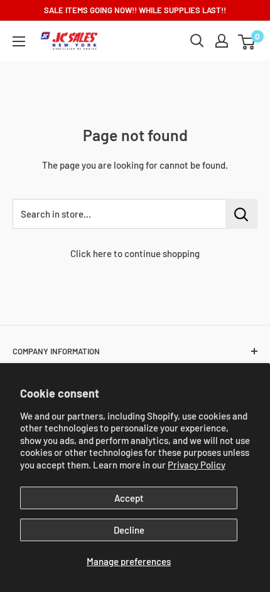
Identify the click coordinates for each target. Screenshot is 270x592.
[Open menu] (19, 41)
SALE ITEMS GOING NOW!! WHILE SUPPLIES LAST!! (135, 10)
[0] (247, 41)
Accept (129, 498)
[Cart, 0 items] (246, 42)
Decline (129, 530)
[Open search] (197, 41)
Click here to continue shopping (135, 253)
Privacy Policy (196, 464)
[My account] (221, 41)
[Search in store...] (241, 214)
